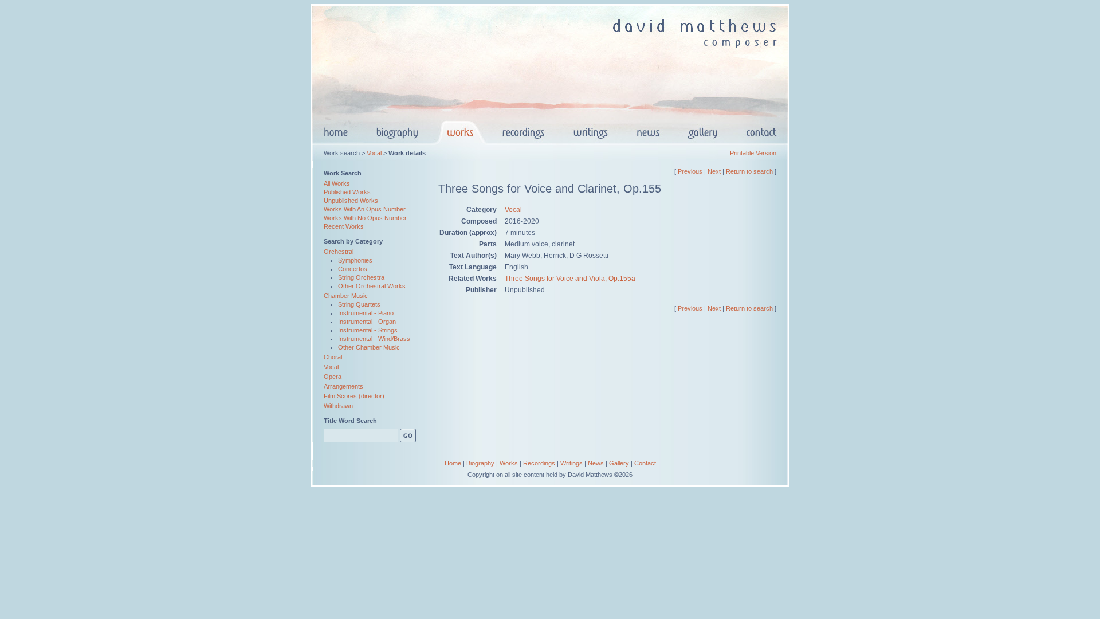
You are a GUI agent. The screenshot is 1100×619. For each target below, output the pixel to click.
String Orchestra (361, 277)
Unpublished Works (351, 200)
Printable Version (753, 153)
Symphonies (355, 260)
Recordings (539, 463)
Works (509, 463)
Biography (480, 463)
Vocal (374, 153)
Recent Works (344, 226)
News (596, 463)
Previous (690, 171)
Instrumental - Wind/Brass (374, 338)
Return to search (749, 171)
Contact (645, 463)
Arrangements (343, 386)
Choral (333, 357)
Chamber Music (346, 295)
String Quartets (359, 304)
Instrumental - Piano (366, 313)
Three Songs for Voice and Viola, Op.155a (570, 279)
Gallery (619, 463)
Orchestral (338, 251)
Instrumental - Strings (368, 330)
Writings (571, 463)
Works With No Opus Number (365, 217)
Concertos (352, 268)
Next (714, 171)
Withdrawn (338, 405)
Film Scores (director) (354, 396)
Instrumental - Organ (367, 321)
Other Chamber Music (369, 347)
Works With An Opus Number (365, 209)
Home (453, 463)
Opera (332, 376)
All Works (337, 183)
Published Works (347, 192)
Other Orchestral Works (372, 286)
